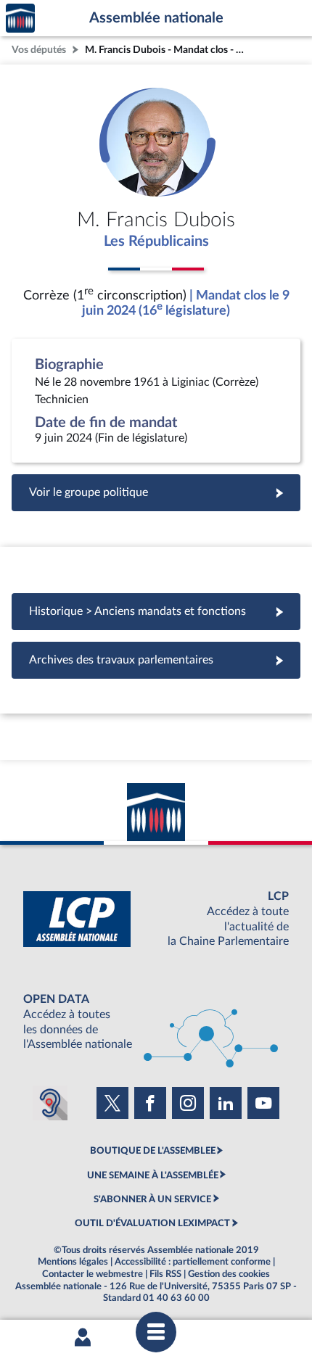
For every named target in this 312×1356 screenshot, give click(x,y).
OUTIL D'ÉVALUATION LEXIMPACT (152, 1223)
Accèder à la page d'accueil (20, 18)
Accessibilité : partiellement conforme (193, 1261)
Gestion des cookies (229, 1274)
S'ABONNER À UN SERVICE (152, 1199)
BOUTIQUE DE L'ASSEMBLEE (152, 1150)
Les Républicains (156, 241)
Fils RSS (165, 1274)
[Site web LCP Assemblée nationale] (156, 919)
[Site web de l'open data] (156, 1022)
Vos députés (39, 49)
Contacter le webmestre (92, 1274)
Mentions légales (73, 1261)
